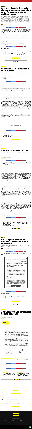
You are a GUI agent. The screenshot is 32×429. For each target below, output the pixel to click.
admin (5, 78)
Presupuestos (17, 421)
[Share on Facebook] (8, 27)
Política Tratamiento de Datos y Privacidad (12, 422)
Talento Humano (21, 421)
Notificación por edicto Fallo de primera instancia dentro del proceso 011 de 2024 (13, 403)
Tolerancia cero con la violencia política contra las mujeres (10, 397)
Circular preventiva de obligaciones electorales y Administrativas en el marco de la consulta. (15, 399)
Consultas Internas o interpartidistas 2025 (7, 401)
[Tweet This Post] (13, 27)
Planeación (26, 421)
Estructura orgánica (12, 421)
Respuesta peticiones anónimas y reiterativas (21, 422)
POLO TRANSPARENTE (6, 421)
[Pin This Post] (18, 27)
